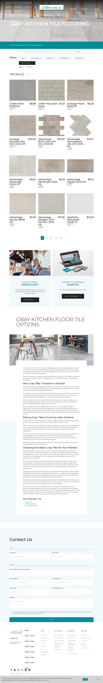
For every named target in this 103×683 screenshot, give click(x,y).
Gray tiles (26, 386)
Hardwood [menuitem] (43, 640)
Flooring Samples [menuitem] (59, 640)
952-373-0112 (28, 2)
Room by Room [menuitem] (58, 635)
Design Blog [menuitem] (57, 649)
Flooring (20, 16)
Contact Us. (39, 45)
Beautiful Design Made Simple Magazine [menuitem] (58, 645)
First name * (12, 552)
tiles (36, 406)
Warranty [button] (50, 58)
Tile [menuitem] (42, 649)
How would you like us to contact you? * (19, 569)
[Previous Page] (38, 238)
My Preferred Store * (57, 588)
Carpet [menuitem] (42, 643)
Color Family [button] (35, 58)
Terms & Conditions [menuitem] (84, 644)
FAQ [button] (35, 7)
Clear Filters (29, 67)
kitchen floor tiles (28, 370)
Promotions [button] (18, 11)
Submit (51, 619)
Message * (12, 597)
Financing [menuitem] (43, 654)
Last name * (55, 552)
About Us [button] (28, 7)
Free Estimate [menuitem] (44, 652)
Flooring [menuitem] (43, 635)
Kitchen (32, 16)
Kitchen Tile (28, 502)
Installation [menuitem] (71, 650)
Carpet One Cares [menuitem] (86, 638)
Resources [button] (18, 7)
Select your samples (71, 296)
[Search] (78, 52)
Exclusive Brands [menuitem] (72, 653)
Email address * (56, 578)
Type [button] (22, 58)
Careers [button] (8, 11)
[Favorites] (94, 9)
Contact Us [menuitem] (84, 640)
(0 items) (97, 9)
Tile (26, 16)
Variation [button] (78, 58)
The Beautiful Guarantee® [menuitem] (71, 644)
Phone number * (13, 578)
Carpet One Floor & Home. (21, 673)
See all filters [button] (26, 63)
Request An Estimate (84, 9)
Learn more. (45, 680)
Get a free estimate (65, 492)
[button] (91, 9)
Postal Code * (12, 588)
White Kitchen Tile (30, 504)
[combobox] (50, 52)
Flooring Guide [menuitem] (72, 640)
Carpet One (12, 16)
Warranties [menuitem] (71, 648)
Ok (85, 679)
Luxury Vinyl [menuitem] (44, 638)
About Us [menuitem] (83, 635)
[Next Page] (65, 238)
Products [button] (8, 7)
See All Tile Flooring (31, 505)
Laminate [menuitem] (43, 646)
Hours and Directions (72, 9)
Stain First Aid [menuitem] (71, 638)
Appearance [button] (64, 58)
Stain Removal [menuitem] (71, 635)
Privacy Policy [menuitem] (85, 648)
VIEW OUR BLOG (28, 299)
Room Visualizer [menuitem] (58, 638)
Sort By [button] (28, 74)
